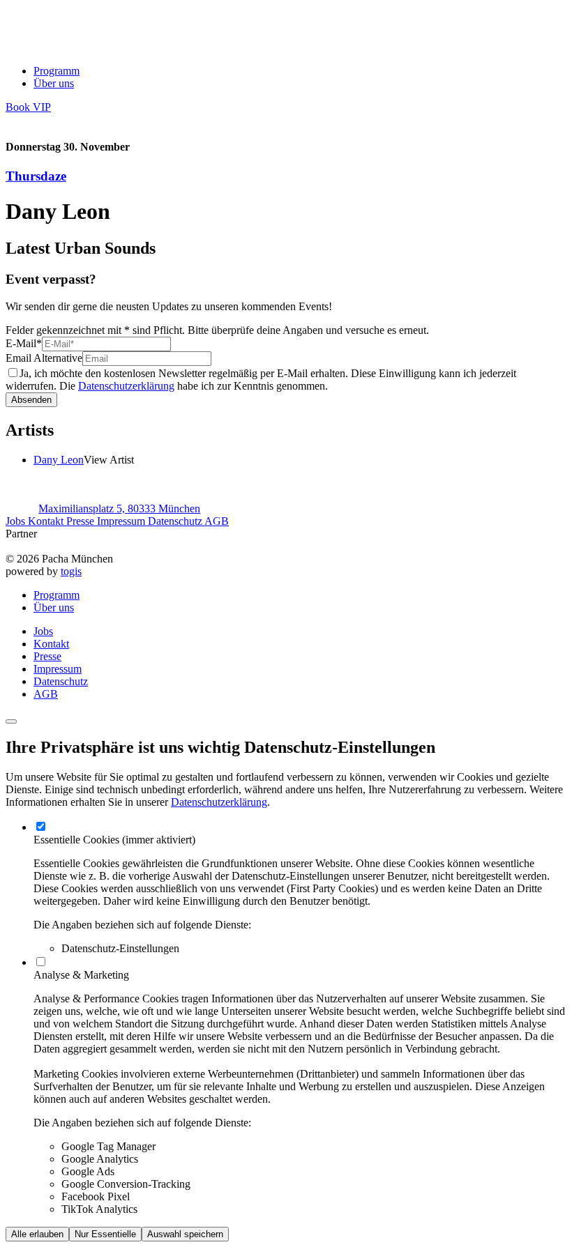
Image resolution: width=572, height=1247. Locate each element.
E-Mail (24, 343)
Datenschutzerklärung (126, 386)
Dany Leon (58, 460)
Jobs (17, 521)
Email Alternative (44, 358)
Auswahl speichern (185, 1234)
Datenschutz (176, 521)
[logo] (63, 47)
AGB (216, 521)
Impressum (122, 521)
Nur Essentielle (105, 1234)
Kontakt (47, 521)
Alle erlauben (37, 1234)
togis (71, 571)
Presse (81, 521)
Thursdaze (36, 176)
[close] (11, 721)
